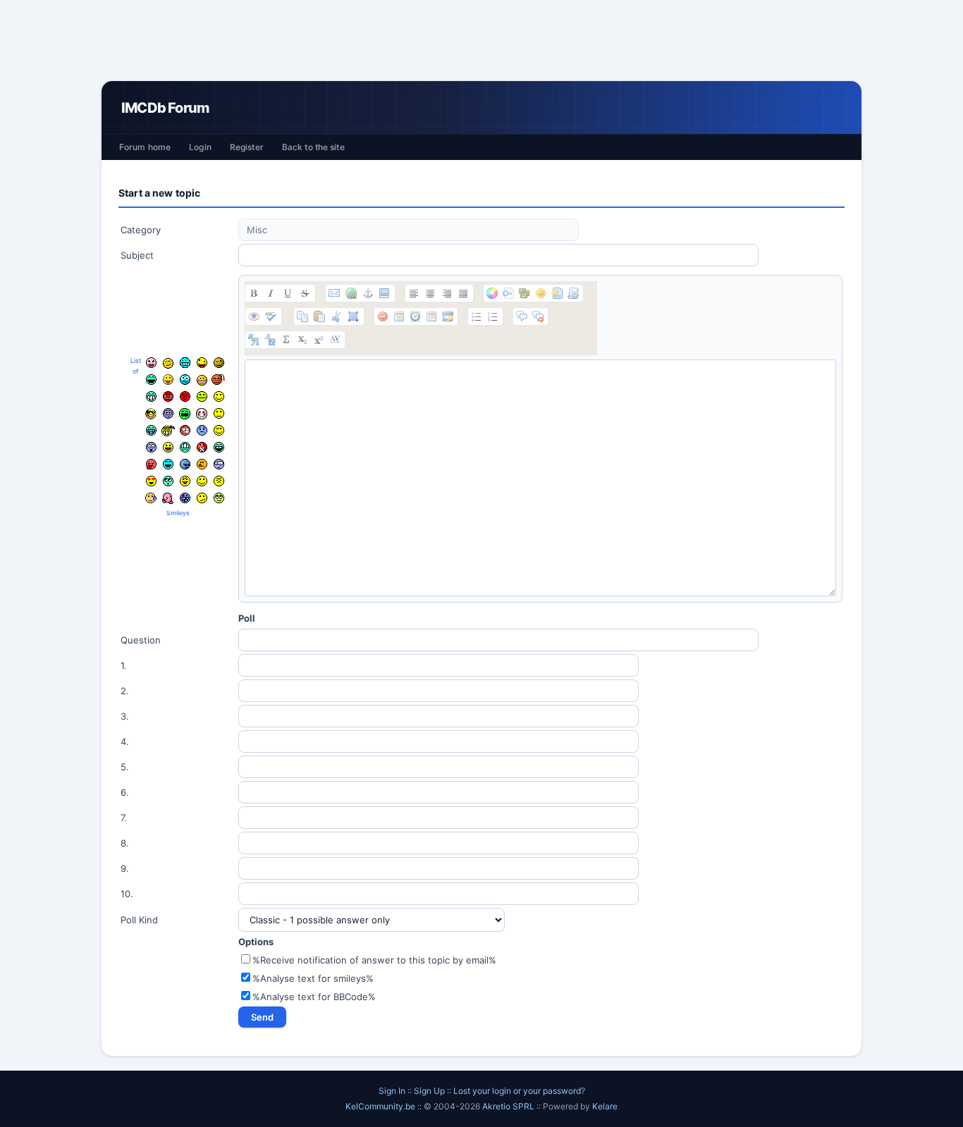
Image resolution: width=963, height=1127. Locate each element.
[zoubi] (219, 362)
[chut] (202, 447)
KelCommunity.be (381, 1106)
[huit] (202, 464)
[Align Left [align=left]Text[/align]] (414, 293)
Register (247, 147)
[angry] (168, 396)
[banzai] (168, 430)
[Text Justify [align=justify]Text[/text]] (463, 293)
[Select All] (353, 316)
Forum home (145, 147)
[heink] (219, 464)
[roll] (219, 498)
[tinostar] (185, 498)
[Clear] (383, 316)
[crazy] (202, 362)
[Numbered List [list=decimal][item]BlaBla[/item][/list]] (493, 316)
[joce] (151, 430)
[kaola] (151, 464)
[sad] (202, 430)
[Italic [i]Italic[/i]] (271, 293)
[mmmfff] (219, 481)
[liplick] (202, 481)
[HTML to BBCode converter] (557, 293)
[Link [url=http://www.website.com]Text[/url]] (351, 293)
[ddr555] (185, 447)
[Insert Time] (415, 316)
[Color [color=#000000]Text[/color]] (492, 293)
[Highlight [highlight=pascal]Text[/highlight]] (508, 293)
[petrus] (185, 362)
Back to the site (313, 147)
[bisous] (151, 362)
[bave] (168, 380)
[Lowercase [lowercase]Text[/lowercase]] (270, 340)
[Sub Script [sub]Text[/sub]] (302, 340)
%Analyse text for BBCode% (314, 996)
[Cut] (336, 316)
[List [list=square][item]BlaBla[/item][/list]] (477, 316)
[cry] (184, 413)
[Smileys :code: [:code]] (541, 293)
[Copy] (302, 316)
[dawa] (168, 447)
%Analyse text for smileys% (313, 978)
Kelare (605, 1106)
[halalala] (185, 464)
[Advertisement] (481, 40)
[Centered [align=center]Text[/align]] (430, 293)
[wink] (219, 430)
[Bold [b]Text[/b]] (254, 293)
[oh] (185, 396)
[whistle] (168, 481)
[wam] (168, 413)
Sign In (392, 1090)
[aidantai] (151, 379)
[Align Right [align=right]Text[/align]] (447, 293)
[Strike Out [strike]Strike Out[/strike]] (305, 293)
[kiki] (185, 430)
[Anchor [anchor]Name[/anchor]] (368, 293)
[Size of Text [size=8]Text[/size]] (335, 340)
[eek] (151, 447)
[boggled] (185, 379)
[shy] (201, 413)
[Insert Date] (399, 316)
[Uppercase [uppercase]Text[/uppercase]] (254, 340)
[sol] (151, 413)
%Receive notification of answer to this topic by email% (374, 960)
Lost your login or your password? (519, 1090)
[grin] (151, 396)
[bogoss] (202, 380)
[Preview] (254, 316)
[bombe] (218, 379)
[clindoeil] (168, 363)
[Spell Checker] (271, 316)
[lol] (168, 464)
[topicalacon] (167, 498)
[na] (185, 481)
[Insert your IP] (448, 316)
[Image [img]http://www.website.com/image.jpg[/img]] (384, 293)
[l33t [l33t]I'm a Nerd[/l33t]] (286, 340)
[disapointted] (219, 413)
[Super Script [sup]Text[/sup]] (319, 340)
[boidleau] (219, 447)
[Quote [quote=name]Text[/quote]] (522, 316)
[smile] (219, 396)
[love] (151, 481)
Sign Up (429, 1090)
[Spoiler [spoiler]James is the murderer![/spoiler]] (538, 316)
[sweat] (151, 498)
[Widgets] (524, 293)
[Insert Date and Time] (431, 316)
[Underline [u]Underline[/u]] (288, 293)
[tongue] (202, 396)
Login (200, 147)
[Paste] (319, 316)
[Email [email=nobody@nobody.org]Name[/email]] (334, 293)
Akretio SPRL (509, 1106)
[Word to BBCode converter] (573, 293)
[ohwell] (202, 498)
